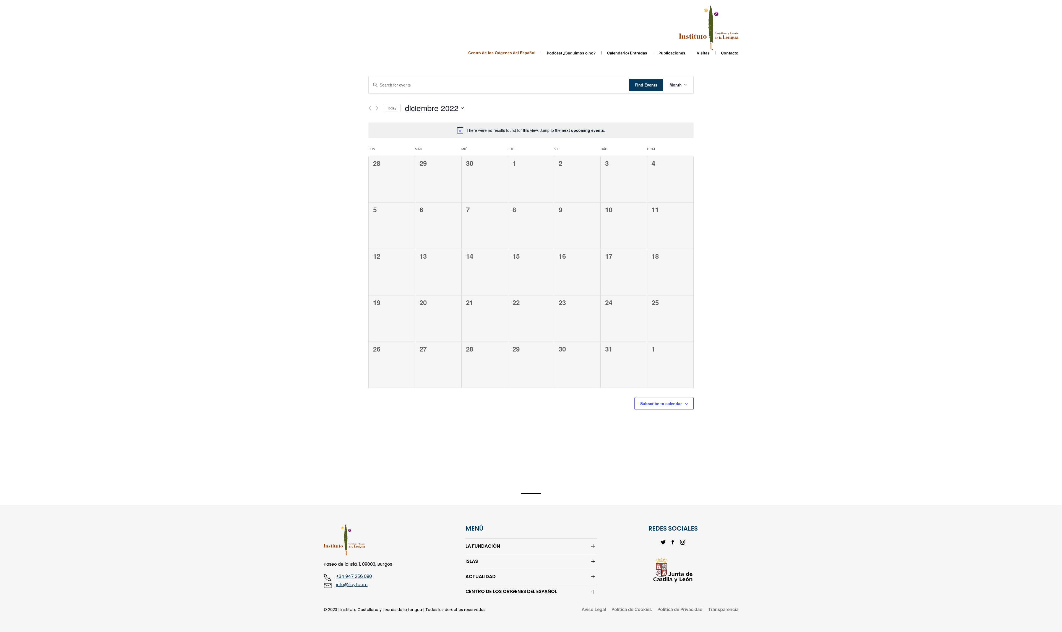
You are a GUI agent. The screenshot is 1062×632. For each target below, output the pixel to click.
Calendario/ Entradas (627, 53)
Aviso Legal (594, 609)
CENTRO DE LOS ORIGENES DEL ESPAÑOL (511, 591)
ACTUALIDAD (480, 576)
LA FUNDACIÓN (482, 546)
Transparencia (723, 609)
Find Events (646, 85)
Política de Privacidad (679, 609)
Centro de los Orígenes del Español (501, 53)
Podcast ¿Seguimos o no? (571, 53)
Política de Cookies (631, 609)
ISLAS (471, 561)
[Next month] (377, 108)
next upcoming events (583, 130)
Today (391, 108)
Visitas (703, 53)
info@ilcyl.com (352, 584)
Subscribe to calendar (661, 403)
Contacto (729, 53)
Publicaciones (671, 53)
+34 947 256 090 (354, 576)
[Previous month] (369, 108)
